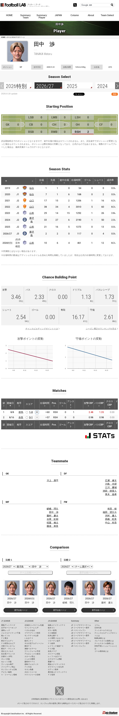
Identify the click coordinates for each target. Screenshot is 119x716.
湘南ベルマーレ (31, 649)
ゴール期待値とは (101, 651)
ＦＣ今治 (28, 667)
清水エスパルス (7, 651)
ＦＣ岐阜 (51, 643)
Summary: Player (42, 16)
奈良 (21, 417)
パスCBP (99, 403)
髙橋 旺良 (111, 519)
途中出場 (64, 180)
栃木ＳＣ (51, 628)
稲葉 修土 (52, 522)
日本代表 (97, 628)
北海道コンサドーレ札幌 (34, 625)
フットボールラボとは (103, 630)
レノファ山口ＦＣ (55, 656)
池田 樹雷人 (110, 491)
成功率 (110, 180)
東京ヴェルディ (7, 641)
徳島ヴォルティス (31, 664)
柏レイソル (5, 636)
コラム (97, 625)
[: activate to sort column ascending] (14, 181)
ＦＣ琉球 (51, 675)
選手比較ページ (20, 610)
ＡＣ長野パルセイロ (56, 638)
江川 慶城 (111, 487)
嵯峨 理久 (52, 508)
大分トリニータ (31, 672)
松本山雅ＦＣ (53, 636)
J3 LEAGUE (52, 621)
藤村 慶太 (52, 515)
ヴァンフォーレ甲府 (32, 651)
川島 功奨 (111, 484)
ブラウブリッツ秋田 (32, 633)
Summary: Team (25, 16)
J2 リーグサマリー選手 (80, 636)
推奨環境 (44, 699)
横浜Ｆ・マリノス (8, 649)
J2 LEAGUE (29, 621)
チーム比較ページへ (30, 572)
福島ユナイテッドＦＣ (56, 625)
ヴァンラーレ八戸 (31, 628)
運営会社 (71, 699)
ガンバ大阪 (5, 659)
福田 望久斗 (110, 512)
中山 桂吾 (111, 522)
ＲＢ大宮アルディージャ (34, 643)
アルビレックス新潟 (32, 654)
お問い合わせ (81, 699)
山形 (31, 213)
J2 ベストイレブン (78, 638)
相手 (19, 403)
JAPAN (58, 15)
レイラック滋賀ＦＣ (56, 646)
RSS (114, 94)
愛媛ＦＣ (51, 662)
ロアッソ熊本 (53, 669)
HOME (9, 15)
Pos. (54, 403)
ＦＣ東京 (4, 638)
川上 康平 (52, 480)
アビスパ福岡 (6, 672)
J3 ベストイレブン (78, 646)
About (91, 15)
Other (96, 621)
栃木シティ (29, 641)
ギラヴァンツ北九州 (56, 667)
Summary (75, 621)
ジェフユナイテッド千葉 (10, 633)
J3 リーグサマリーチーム (81, 641)
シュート (98, 180)
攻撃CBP (88, 403)
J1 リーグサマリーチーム (81, 625)
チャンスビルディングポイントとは (41, 328)
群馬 (21, 412)
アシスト (70, 403)
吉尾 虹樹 (52, 519)
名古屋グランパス (8, 654)
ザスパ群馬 (52, 630)
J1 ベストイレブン (78, 630)
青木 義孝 (111, 494)
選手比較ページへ (88, 572)
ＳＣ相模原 (52, 633)
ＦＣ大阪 (51, 649)
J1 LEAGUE (5, 621)
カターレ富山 (30, 656)
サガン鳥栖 (29, 669)
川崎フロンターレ (8, 646)
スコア (29, 404)
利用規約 (36, 699)
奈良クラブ (52, 651)
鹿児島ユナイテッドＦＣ (57, 672)
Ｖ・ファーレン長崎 (9, 675)
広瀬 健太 (111, 480)
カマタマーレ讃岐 (55, 659)
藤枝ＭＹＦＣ (30, 662)
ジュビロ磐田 (30, 659)
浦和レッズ (5, 630)
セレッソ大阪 (6, 662)
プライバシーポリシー (57, 699)
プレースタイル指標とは (104, 641)
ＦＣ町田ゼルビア (8, 643)
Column (75, 15)
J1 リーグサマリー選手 (80, 628)
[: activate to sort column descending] (6, 181)
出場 (41, 180)
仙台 (31, 188)
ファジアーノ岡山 (8, 667)
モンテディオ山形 (31, 636)
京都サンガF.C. (7, 656)
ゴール (87, 180)
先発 (53, 180)
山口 (31, 200)
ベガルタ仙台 (30, 630)
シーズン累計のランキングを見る (101, 328)
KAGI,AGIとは (99, 638)
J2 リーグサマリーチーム (81, 633)
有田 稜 (112, 508)
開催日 (10, 403)
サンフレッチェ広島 (9, 669)
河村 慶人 (111, 515)
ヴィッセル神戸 (7, 664)
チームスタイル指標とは (104, 643)
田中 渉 (53, 512)
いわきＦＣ (29, 638)
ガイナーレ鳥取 (54, 654)
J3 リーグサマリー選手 (80, 643)
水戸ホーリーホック (9, 628)
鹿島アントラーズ (8, 625)
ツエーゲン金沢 (54, 641)
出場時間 (76, 180)
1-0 (31, 412)
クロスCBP (109, 403)
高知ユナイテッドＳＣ (56, 664)
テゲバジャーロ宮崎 (32, 675)
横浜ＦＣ (28, 646)
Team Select (107, 15)
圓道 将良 (52, 526)
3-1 (31, 417)
